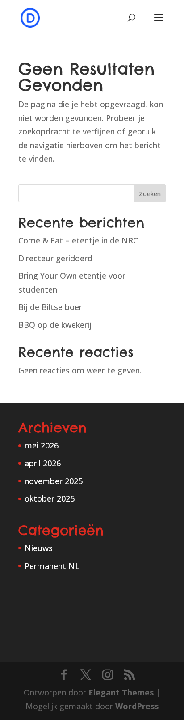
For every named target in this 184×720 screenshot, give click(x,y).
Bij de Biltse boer (50, 306)
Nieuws (39, 548)
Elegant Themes (121, 692)
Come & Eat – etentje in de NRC (78, 240)
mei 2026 (42, 445)
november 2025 (54, 481)
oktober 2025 (50, 498)
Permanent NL (52, 566)
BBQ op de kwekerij (55, 324)
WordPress (137, 706)
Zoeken (150, 193)
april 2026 (43, 463)
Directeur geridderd (55, 258)
